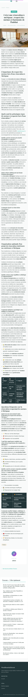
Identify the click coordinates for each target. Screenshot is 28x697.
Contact (3, 688)
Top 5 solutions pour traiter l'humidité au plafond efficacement (13, 591)
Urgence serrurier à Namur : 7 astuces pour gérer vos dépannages (13, 625)
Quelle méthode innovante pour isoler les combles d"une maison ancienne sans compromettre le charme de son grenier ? (13, 620)
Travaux (7, 7)
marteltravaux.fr (21, 131)
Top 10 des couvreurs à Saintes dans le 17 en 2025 (13, 629)
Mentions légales (5, 686)
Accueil (3, 7)
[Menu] (16, 1)
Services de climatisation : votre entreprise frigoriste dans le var (13, 634)
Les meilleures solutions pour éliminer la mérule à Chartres (13, 609)
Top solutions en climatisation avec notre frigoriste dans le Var (12, 596)
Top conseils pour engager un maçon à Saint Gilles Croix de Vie (13, 614)
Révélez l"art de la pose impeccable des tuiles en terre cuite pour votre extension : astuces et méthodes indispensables (14, 586)
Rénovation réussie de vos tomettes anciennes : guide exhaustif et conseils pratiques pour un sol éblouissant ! (14, 648)
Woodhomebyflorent (8, 667)
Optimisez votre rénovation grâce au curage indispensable (13, 638)
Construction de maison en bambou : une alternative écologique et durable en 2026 (13, 600)
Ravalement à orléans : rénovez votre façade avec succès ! (13, 653)
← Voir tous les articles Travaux (9, 568)
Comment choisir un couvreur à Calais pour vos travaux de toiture (13, 643)
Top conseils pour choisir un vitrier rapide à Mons (13, 605)
